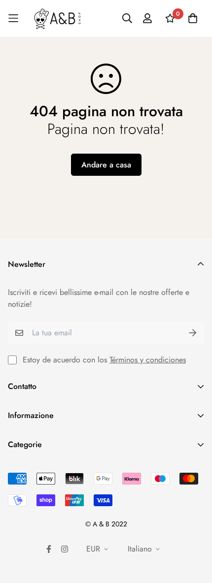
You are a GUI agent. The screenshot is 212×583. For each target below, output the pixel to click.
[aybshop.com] (57, 18)
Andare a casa (106, 164)
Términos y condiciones (147, 359)
